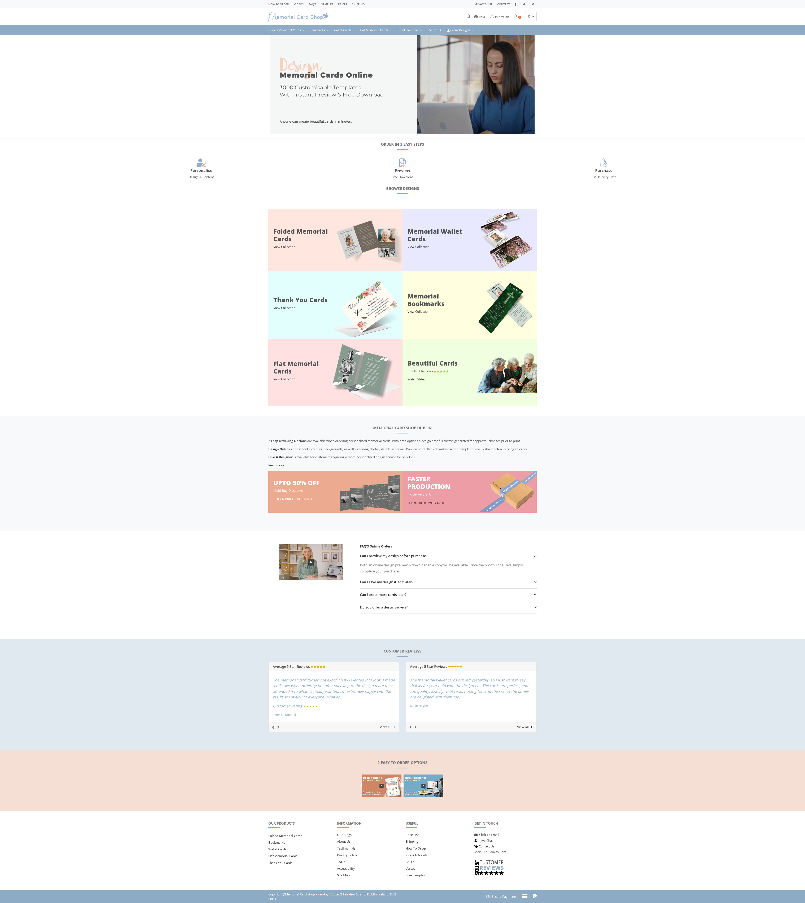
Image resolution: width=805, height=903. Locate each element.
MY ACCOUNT (483, 4)
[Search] (468, 16)
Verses (410, 868)
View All (385, 727)
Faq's (312, 4)
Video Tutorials (416, 855)
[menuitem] (287, 30)
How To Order (278, 4)
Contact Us (486, 846)
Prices (342, 4)
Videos (299, 4)
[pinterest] (533, 4)
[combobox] (531, 16)
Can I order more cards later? (383, 595)
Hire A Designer (280, 457)
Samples (327, 4)
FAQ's (410, 862)
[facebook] (516, 4)
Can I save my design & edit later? (386, 582)
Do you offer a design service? (384, 607)
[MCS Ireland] (299, 17)
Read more (276, 465)
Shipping (358, 4)
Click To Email (489, 835)
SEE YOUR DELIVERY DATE (427, 503)
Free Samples (415, 875)
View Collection (284, 247)
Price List (412, 835)
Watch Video (417, 379)
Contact (503, 4)
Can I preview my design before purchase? (393, 556)
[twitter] (524, 4)
